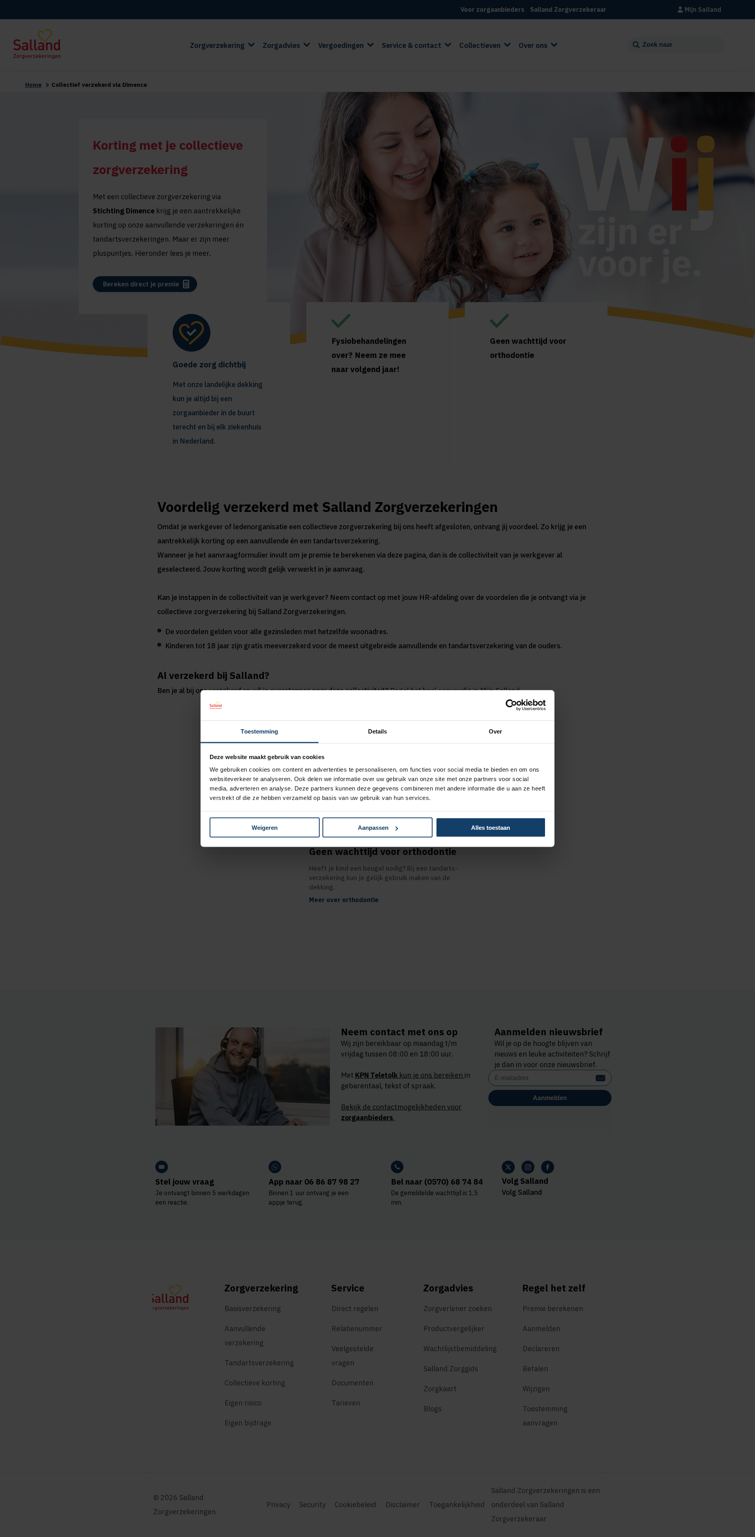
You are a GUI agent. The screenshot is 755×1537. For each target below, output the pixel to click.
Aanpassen (373, 827)
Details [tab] (377, 731)
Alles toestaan (490, 827)
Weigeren (265, 827)
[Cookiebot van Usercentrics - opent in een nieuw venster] (511, 705)
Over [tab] (495, 731)
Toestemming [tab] (259, 731)
